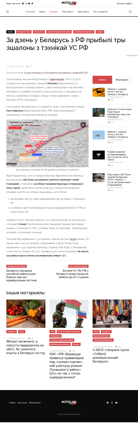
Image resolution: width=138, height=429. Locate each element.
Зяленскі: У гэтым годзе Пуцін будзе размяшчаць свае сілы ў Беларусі (119, 113)
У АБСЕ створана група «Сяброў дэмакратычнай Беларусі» (111, 355)
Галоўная (30, 11)
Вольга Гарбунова (101, 336)
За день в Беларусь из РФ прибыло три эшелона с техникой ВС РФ (56, 72)
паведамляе (57, 79)
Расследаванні (100, 11)
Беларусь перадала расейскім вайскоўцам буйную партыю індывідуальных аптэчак (21, 275)
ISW (52, 332)
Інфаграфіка (83, 11)
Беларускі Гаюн (23, 32)
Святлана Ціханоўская (103, 340)
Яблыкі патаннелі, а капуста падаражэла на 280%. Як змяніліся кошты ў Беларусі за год (25, 347)
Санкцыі (54, 11)
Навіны (42, 11)
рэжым (100, 32)
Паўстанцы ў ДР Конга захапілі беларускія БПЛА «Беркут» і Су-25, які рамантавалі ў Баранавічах (119, 179)
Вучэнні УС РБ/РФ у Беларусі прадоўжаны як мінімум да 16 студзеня (72, 274)
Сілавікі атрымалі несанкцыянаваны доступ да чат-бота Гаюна (117, 156)
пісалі (73, 239)
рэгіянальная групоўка (83, 32)
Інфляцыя (11, 332)
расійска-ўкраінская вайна (62, 340)
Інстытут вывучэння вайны (69, 332)
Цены (21, 332)
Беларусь (106, 332)
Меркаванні (67, 11)
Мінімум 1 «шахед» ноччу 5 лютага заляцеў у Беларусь (117, 134)
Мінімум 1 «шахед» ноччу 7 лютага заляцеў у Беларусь (117, 91)
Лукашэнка (39, 32)
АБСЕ (96, 332)
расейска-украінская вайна (59, 32)
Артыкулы (22, 402)
